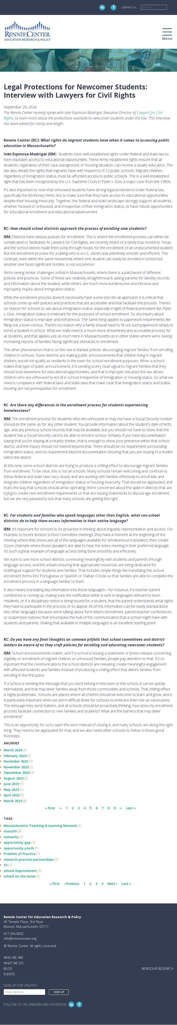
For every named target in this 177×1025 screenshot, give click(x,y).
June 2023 (11, 784)
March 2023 (13, 801)
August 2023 (14, 778)
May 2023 (11, 789)
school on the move (19, 876)
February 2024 (15, 756)
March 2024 (13, 750)
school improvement (20, 870)
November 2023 (16, 767)
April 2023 (11, 795)
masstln (10, 831)
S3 (5, 865)
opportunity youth (19, 848)
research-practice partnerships (29, 859)
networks (11, 837)
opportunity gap (17, 842)
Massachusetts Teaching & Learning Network (40, 825)
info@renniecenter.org (20, 938)
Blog (8, 968)
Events (9, 974)
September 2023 (17, 772)
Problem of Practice (19, 853)
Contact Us (129, 7)
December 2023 (16, 761)
